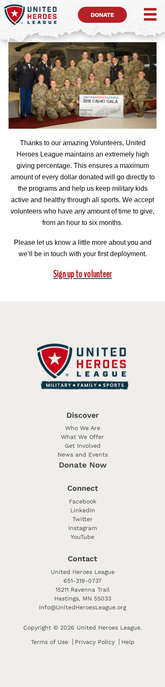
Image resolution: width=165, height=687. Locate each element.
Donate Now (83, 465)
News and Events (83, 454)
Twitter (82, 519)
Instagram (82, 528)
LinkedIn (82, 510)
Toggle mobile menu (144, 14)
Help (128, 641)
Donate (102, 14)
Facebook (82, 501)
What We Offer (82, 436)
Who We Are (82, 428)
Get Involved (83, 445)
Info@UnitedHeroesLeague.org (82, 607)
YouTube (82, 536)
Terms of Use (49, 641)
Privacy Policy (95, 641)
